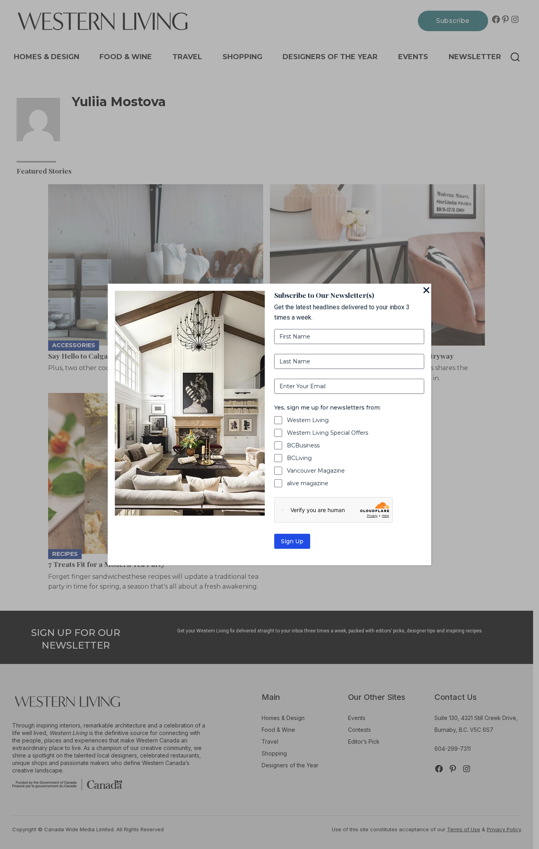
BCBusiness (303, 445)
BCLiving (299, 458)
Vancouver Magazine (316, 470)
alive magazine (307, 483)
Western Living (308, 420)
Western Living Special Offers (327, 432)
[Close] (426, 291)
